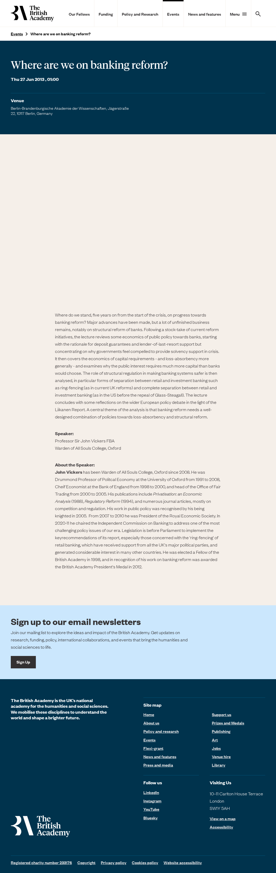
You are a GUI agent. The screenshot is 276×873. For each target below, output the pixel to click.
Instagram (152, 800)
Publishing (221, 731)
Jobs (216, 748)
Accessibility (221, 827)
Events (173, 14)
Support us (221, 714)
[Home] (32, 13)
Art (215, 740)
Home (148, 714)
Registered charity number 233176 (41, 862)
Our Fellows (79, 14)
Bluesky (150, 817)
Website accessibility (183, 862)
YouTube (151, 809)
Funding (106, 14)
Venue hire (221, 756)
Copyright (86, 862)
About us (151, 723)
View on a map (223, 818)
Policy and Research (140, 14)
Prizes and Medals (228, 723)
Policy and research (161, 731)
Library (218, 765)
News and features (204, 14)
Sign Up (23, 662)
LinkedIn (151, 792)
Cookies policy (145, 862)
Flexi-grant (153, 748)
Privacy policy (113, 862)
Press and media (158, 765)
